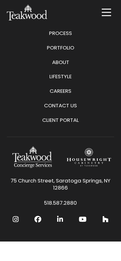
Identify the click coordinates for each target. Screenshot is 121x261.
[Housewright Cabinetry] (89, 157)
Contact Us (60, 105)
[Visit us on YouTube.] (83, 219)
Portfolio (60, 47)
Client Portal (60, 120)
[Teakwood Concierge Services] (32, 157)
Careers (60, 91)
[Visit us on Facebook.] (37, 219)
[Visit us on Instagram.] (16, 219)
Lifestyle (60, 76)
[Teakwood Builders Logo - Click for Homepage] (27, 12)
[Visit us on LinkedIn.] (60, 219)
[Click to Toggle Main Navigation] (106, 12)
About (60, 62)
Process (60, 33)
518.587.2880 (60, 203)
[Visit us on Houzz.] (105, 219)
